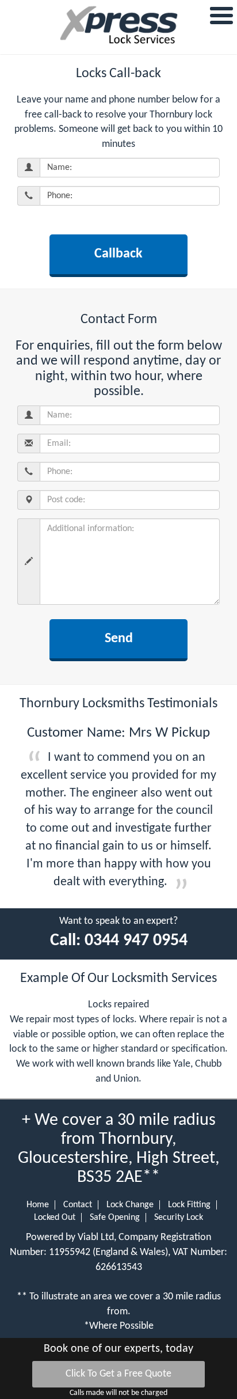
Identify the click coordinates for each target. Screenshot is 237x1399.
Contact (77, 1205)
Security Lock (178, 1217)
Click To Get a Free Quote (118, 1373)
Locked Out (54, 1217)
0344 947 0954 (136, 941)
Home (37, 1205)
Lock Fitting (189, 1205)
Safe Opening (115, 1217)
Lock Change (130, 1205)
